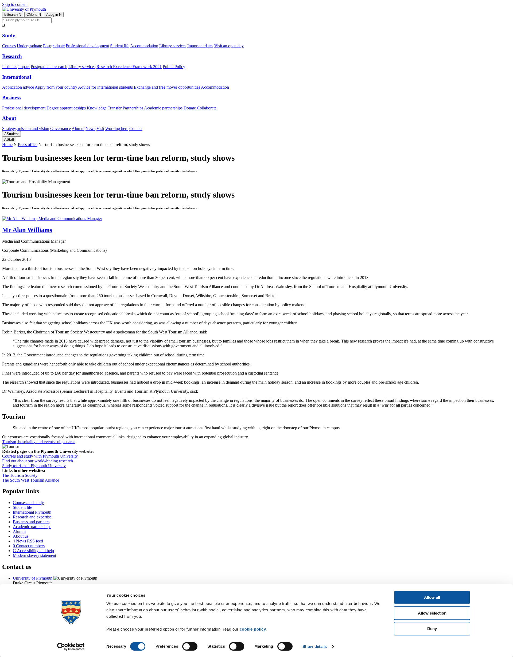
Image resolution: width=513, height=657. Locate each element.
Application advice (18, 87)
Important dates (200, 46)
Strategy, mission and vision (25, 128)
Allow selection (432, 613)
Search (12, 15)
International (16, 77)
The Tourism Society (19, 475)
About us (20, 536)
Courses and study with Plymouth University (40, 456)
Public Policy (174, 66)
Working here (116, 128)
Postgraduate (54, 46)
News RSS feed (28, 541)
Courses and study (28, 502)
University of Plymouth (32, 578)
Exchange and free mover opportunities (167, 87)
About (9, 118)
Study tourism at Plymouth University (34, 465)
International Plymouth (32, 512)
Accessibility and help (33, 550)
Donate (190, 108)
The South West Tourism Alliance (30, 480)
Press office (27, 144)
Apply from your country (56, 87)
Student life (119, 46)
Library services (172, 46)
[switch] (189, 646)
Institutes (9, 66)
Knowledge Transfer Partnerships (115, 108)
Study (8, 35)
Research (12, 56)
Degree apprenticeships (66, 108)
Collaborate (206, 108)
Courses (9, 46)
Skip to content (15, 4)
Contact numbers (29, 546)
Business (11, 97)
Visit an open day (229, 46)
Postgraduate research (49, 66)
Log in (53, 15)
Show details (314, 646)
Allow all (432, 597)
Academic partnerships (163, 108)
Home (7, 144)
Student (11, 134)
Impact (24, 66)
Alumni (78, 128)
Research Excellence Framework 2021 (129, 66)
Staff (9, 139)
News (90, 128)
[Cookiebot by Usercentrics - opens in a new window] (71, 647)
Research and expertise (32, 517)
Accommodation (144, 46)
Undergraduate (29, 46)
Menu (33, 15)
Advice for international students (105, 87)
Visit (100, 128)
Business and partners (31, 522)
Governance (60, 128)
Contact (135, 128)
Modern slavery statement (34, 555)
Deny (432, 628)
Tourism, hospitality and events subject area (38, 441)
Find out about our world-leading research (37, 461)
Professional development (87, 46)
